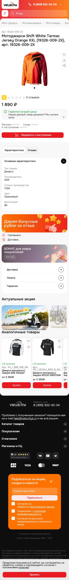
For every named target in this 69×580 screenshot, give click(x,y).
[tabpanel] (34, 69)
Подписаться (34, 497)
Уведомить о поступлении (36, 135)
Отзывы (32, 150)
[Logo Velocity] (10, 4)
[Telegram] (55, 455)
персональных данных (42, 506)
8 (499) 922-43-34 (45, 4)
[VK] (40, 455)
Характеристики (14, 150)
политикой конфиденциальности (31, 513)
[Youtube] (48, 455)
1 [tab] (34, 88)
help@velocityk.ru (25, 418)
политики (24, 567)
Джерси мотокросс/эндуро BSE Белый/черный (13, 371)
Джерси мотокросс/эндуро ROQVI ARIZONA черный (47, 374)
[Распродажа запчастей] (25, 317)
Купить (16, 385)
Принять (35, 574)
